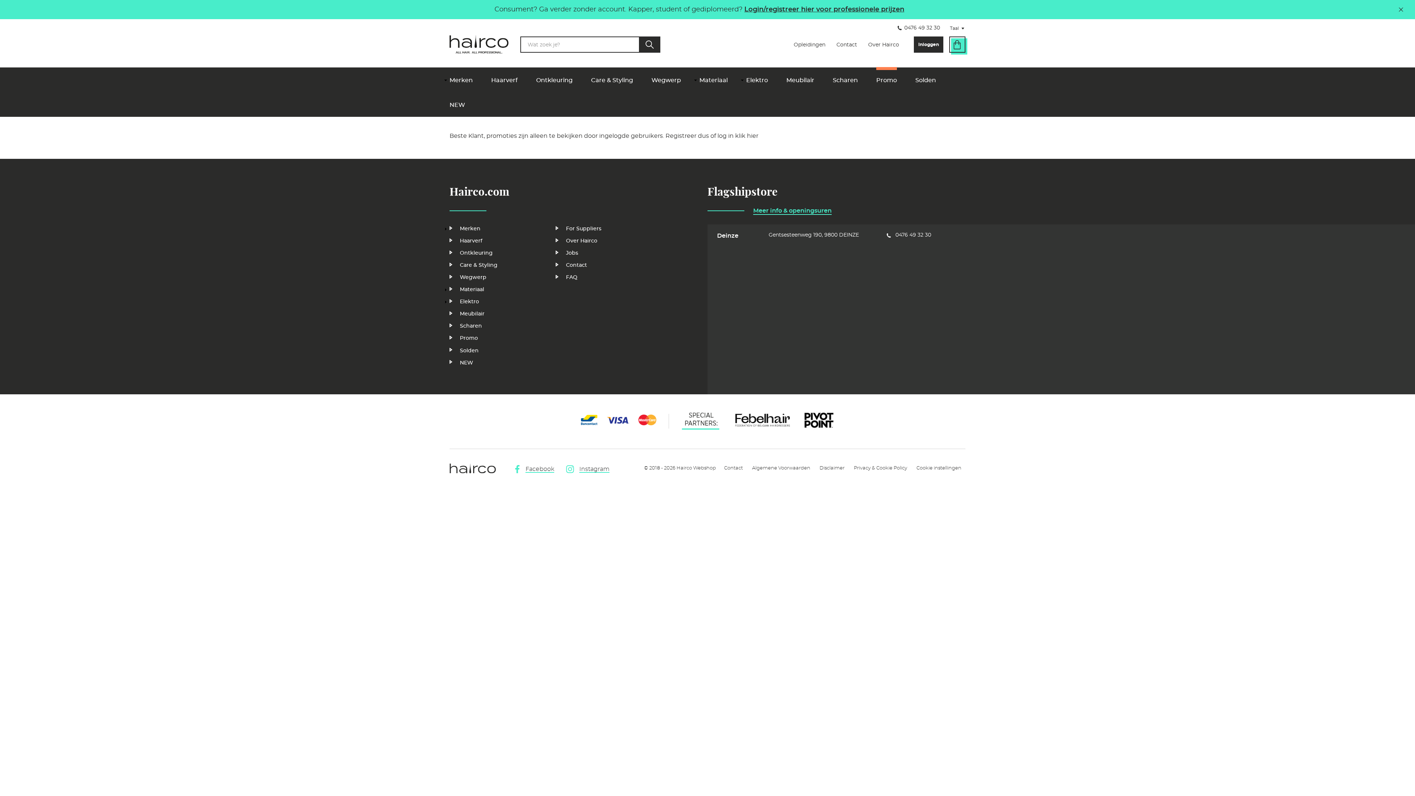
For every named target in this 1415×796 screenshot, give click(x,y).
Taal (959, 29)
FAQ (571, 277)
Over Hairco (883, 45)
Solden (925, 80)
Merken (461, 80)
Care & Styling (612, 80)
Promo (886, 80)
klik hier (746, 136)
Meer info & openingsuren (792, 211)
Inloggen (928, 44)
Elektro (757, 80)
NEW (457, 105)
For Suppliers (583, 228)
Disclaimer (832, 468)
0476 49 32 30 (922, 28)
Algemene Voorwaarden (781, 468)
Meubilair (800, 80)
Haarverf (504, 80)
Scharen (845, 80)
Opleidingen (809, 45)
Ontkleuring (554, 80)
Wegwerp (666, 80)
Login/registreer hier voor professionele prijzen (824, 9)
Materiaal (713, 80)
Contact (846, 45)
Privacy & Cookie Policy (880, 468)
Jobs (572, 253)
